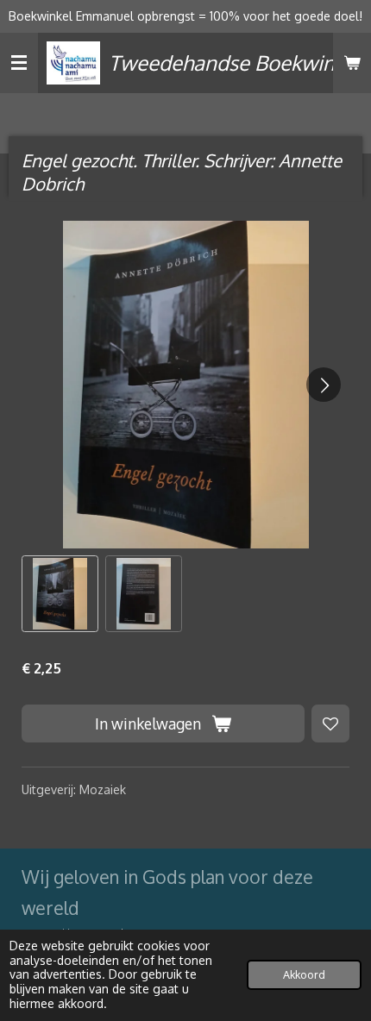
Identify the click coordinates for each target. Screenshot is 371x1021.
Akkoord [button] (304, 974)
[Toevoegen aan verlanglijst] (330, 723)
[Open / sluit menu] (19, 63)
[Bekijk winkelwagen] (352, 63)
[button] (60, 593)
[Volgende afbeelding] (323, 384)
